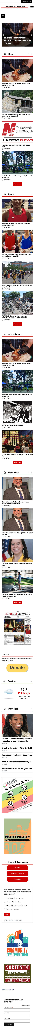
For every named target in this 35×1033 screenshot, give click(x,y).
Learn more (20, 1030)
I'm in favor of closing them (14, 898)
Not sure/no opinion (12, 909)
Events (17, 868)
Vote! (7, 914)
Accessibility (27, 1)
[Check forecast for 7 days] (8, 694)
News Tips (17, 879)
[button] (31, 681)
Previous (3, 35)
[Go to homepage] (14, 8)
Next (31, 35)
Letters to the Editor (17, 873)
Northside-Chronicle (8, 990)
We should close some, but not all (16, 905)
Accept (29, 1030)
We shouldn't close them (13, 902)
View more (17, 184)
